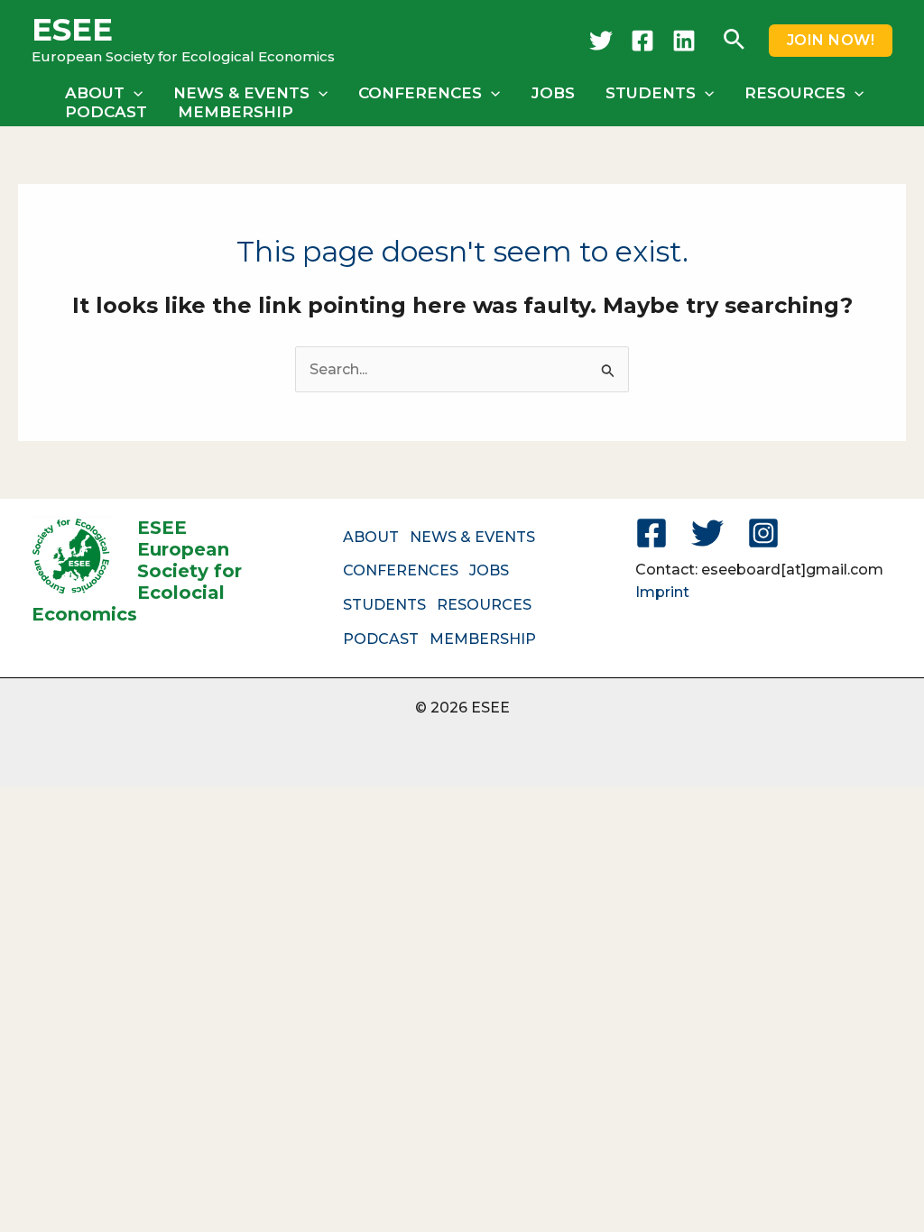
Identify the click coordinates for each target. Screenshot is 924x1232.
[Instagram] (763, 533)
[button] (734, 40)
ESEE (72, 30)
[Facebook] (642, 40)
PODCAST (106, 112)
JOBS (553, 93)
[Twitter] (601, 40)
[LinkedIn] (684, 40)
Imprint (662, 592)
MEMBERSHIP (235, 112)
